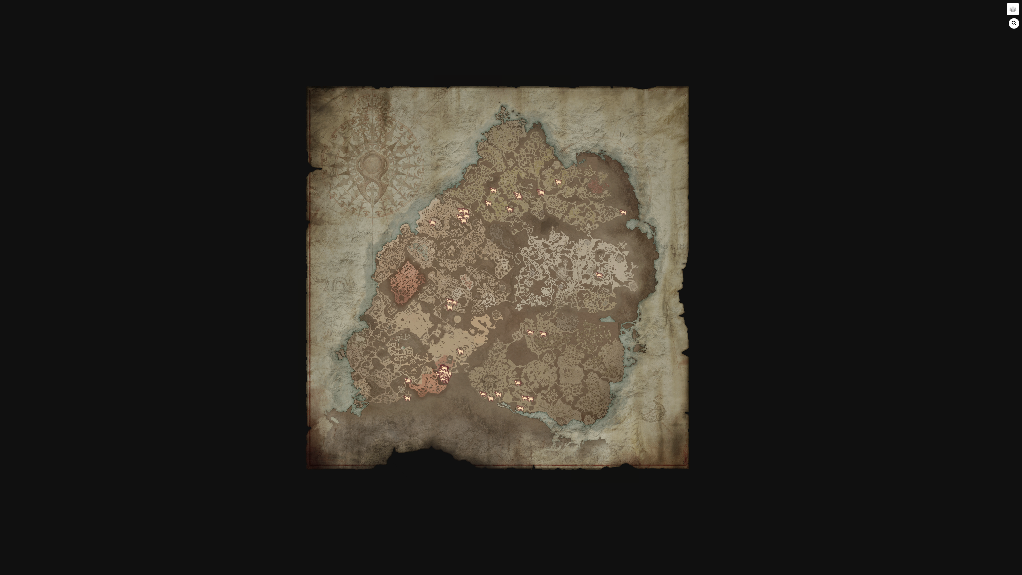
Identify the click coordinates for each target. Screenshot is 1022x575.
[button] (1013, 9)
